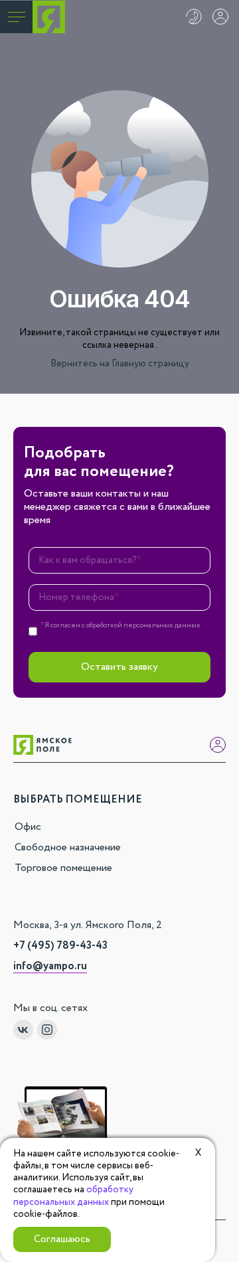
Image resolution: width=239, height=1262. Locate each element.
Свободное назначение (68, 847)
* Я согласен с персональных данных (120, 626)
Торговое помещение (63, 868)
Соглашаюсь (62, 1239)
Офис (28, 826)
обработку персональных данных (73, 1195)
